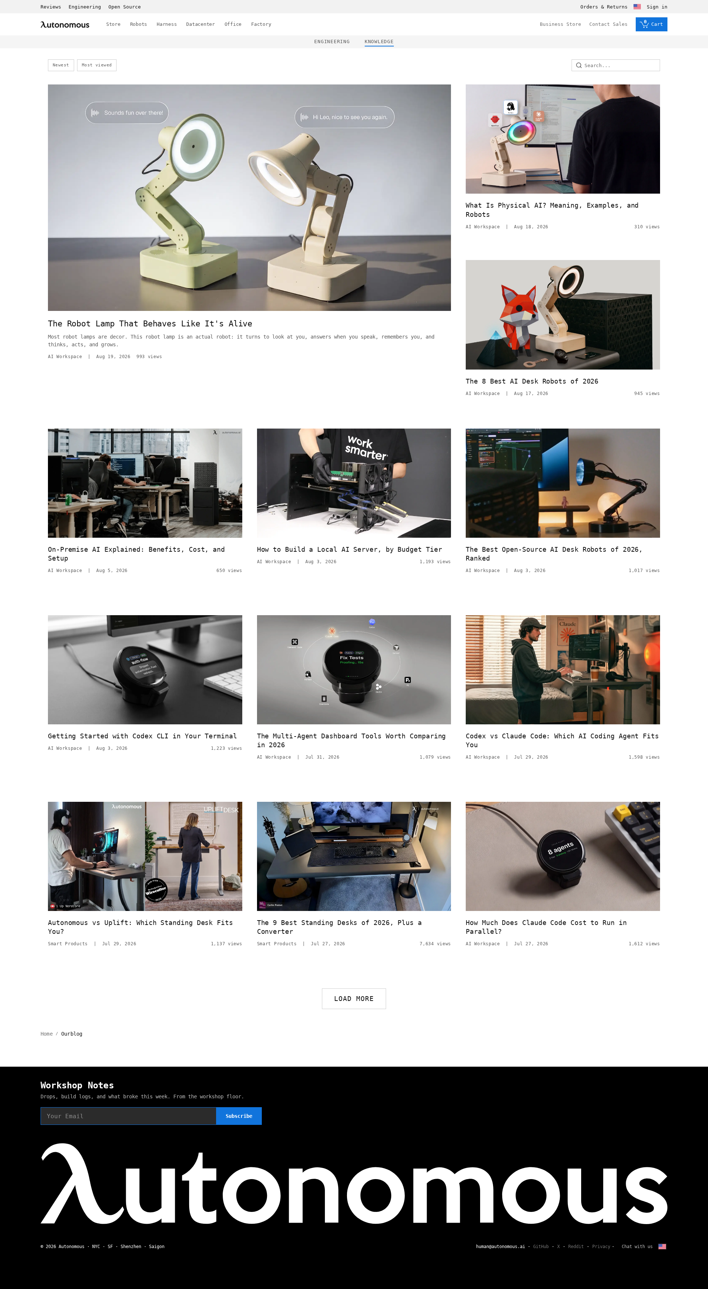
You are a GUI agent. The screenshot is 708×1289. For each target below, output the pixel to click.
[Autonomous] (65, 24)
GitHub (541, 1246)
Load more (354, 998)
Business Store (560, 24)
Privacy (601, 1246)
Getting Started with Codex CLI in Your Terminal (142, 736)
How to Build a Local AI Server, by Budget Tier (349, 549)
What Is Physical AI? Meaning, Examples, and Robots (552, 209)
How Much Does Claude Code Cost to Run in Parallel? (546, 927)
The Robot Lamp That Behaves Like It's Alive (150, 323)
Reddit (576, 1246)
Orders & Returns (604, 6)
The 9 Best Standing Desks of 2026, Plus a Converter (339, 927)
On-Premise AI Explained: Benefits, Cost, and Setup (136, 553)
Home (47, 1034)
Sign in (657, 6)
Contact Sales (608, 24)
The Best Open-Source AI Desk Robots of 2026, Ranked (554, 553)
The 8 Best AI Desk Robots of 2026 (532, 381)
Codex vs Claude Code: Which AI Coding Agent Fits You (562, 740)
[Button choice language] (637, 6)
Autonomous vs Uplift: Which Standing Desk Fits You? (140, 927)
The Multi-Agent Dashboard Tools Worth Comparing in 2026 (351, 740)
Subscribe (239, 1116)
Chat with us (637, 1246)
